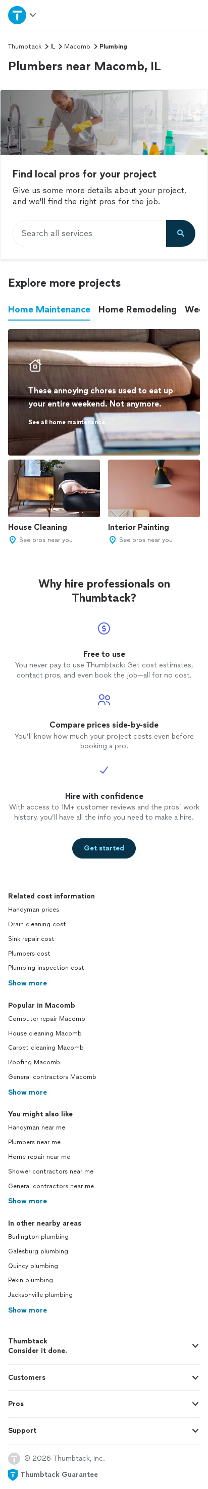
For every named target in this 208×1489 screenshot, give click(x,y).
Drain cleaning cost (37, 924)
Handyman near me (36, 1127)
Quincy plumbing (33, 1266)
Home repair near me (39, 1156)
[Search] (180, 233)
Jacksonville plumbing (40, 1294)
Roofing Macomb (34, 1062)
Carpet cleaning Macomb (46, 1047)
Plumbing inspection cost (46, 967)
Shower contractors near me (50, 1171)
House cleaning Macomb (45, 1033)
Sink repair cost (31, 938)
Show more (27, 983)
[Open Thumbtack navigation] (22, 15)
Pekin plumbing (30, 1280)
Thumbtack (24, 46)
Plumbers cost (29, 953)
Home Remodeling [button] (137, 309)
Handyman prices (33, 909)
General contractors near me (51, 1186)
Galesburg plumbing (38, 1251)
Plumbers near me (34, 1142)
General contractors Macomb (52, 1076)
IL (52, 46)
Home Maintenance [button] (49, 309)
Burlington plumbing (38, 1236)
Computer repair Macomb (46, 1018)
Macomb (77, 46)
